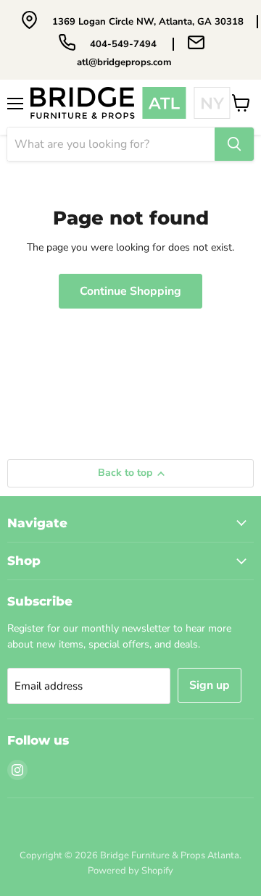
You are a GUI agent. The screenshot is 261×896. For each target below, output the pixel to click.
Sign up (209, 685)
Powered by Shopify (130, 870)
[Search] (234, 144)
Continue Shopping (130, 291)
